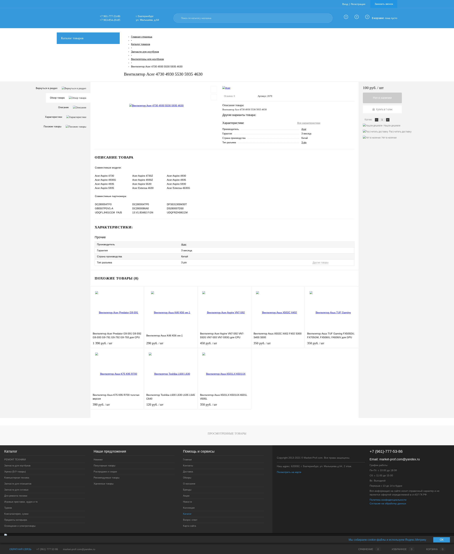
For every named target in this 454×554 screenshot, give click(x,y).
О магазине (189, 483)
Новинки (98, 459)
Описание (63, 107)
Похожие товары (52, 126)
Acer (303, 129)
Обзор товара (57, 97)
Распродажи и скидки (105, 471)
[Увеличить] (156, 106)
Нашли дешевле (392, 125)
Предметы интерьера (15, 520)
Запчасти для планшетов (17, 483)
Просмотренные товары (227, 433)
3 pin (303, 142)
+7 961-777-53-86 (110, 16)
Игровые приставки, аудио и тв (21, 501)
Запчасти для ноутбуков (17, 465)
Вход (345, 4)
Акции (186, 495)
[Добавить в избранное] (214, 89)
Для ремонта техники (15, 495)
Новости (187, 501)
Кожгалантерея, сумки (16, 514)
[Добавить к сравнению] (214, 97)
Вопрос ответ (190, 520)
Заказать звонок (384, 3)
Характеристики (53, 117)
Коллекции (189, 507)
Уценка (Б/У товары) (15, 471)
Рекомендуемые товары (106, 477)
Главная (187, 459)
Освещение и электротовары (19, 526)
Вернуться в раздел (46, 88)
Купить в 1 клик (384, 109)
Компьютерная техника (16, 477)
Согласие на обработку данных (388, 503)
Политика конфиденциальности (388, 499)
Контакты (188, 465)
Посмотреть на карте (289, 472)
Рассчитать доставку (400, 131)
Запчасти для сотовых (16, 489)
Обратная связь (20, 549)
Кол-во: (369, 119)
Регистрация (358, 4)
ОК (442, 539)
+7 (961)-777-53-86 (386, 451)
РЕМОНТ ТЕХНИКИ (15, 459)
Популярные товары (104, 465)
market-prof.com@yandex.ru (399, 459)
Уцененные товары (104, 483)
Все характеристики (308, 122)
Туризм (8, 507)
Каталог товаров (72, 38)
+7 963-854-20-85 (110, 19)
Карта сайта (189, 526)
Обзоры (187, 477)
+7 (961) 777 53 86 (47, 549)
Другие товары (320, 262)
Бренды (187, 489)
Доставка (188, 471)
